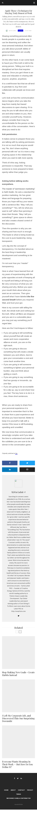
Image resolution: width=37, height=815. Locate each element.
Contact (21, 790)
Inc (16, 453)
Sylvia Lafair (12, 30)
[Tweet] (27, 463)
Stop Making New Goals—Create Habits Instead (18, 673)
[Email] (27, 469)
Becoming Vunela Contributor (19, 798)
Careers (20, 30)
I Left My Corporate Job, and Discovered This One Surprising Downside (18, 718)
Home (6, 790)
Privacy (30, 790)
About (13, 790)
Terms (18, 794)
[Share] (9, 463)
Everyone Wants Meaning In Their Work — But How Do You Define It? (17, 764)
